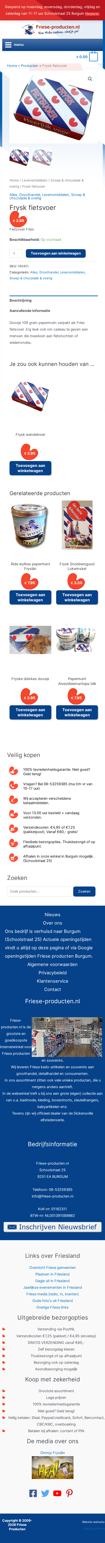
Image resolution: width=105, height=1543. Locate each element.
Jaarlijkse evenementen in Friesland (52, 1287)
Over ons (52, 923)
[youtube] (58, 1493)
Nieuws (53, 914)
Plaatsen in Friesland (52, 1274)
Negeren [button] (92, 13)
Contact (52, 989)
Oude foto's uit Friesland (52, 1301)
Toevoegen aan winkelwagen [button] (30, 468)
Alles (13, 195)
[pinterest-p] (70, 1493)
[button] (90, 79)
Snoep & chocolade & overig (31, 278)
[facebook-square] (34, 1493)
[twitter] (46, 1493)
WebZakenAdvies (94, 1528)
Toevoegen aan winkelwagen (56, 253)
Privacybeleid (53, 972)
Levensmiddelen (34, 180)
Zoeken (84, 891)
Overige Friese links (52, 1307)
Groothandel (29, 195)
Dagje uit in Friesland (52, 1281)
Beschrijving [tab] (21, 300)
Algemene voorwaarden (52, 964)
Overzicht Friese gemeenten (52, 1267)
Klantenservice (52, 981)
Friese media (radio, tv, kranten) (52, 1294)
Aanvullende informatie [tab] (30, 311)
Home (14, 180)
